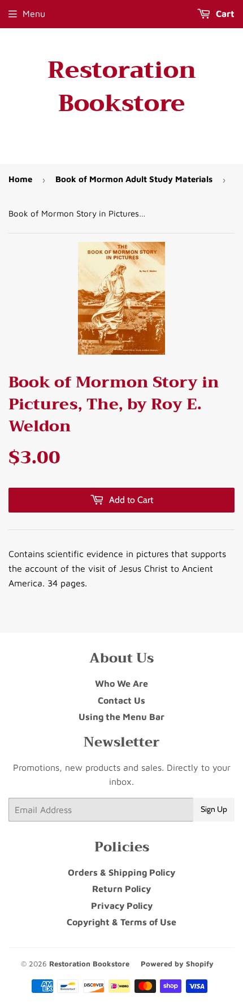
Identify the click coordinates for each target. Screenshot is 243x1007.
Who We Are (121, 683)
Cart (224, 13)
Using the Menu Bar (121, 717)
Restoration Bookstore (121, 87)
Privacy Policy (122, 905)
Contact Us (121, 700)
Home (20, 179)
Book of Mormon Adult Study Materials (133, 179)
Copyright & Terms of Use (121, 922)
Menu (34, 13)
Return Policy (121, 889)
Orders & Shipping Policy (121, 872)
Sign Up (214, 809)
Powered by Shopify (177, 963)
